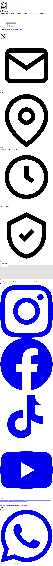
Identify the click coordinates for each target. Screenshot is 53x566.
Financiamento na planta (20, 505)
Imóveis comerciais (15, 500)
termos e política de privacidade (18, 29)
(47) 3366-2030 (3, 38)
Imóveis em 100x (18, 1)
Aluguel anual (9, 500)
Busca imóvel (4, 1)
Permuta (25, 505)
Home (1, 1)
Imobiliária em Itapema (40, 500)
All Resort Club (9, 1)
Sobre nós (35, 500)
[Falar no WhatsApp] (26, 562)
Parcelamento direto (13, 505)
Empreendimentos (21, 500)
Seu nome (2, 19)
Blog (22, 1)
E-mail (3, 22)
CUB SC (12, 501)
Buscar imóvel (4, 500)
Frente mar (14, 1)
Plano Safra (2, 505)
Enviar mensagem (3, 27)
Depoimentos (4, 501)
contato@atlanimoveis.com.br (5, 93)
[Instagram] (26, 337)
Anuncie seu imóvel (17, 501)
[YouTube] (26, 496)
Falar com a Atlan (3, 8)
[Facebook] (26, 390)
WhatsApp (2, 20)
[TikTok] (26, 443)
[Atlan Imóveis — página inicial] (3, 0)
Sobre (24, 1)
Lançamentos (26, 500)
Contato (26, 1)
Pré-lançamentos (31, 500)
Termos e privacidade (23, 501)
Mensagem (4, 26)
